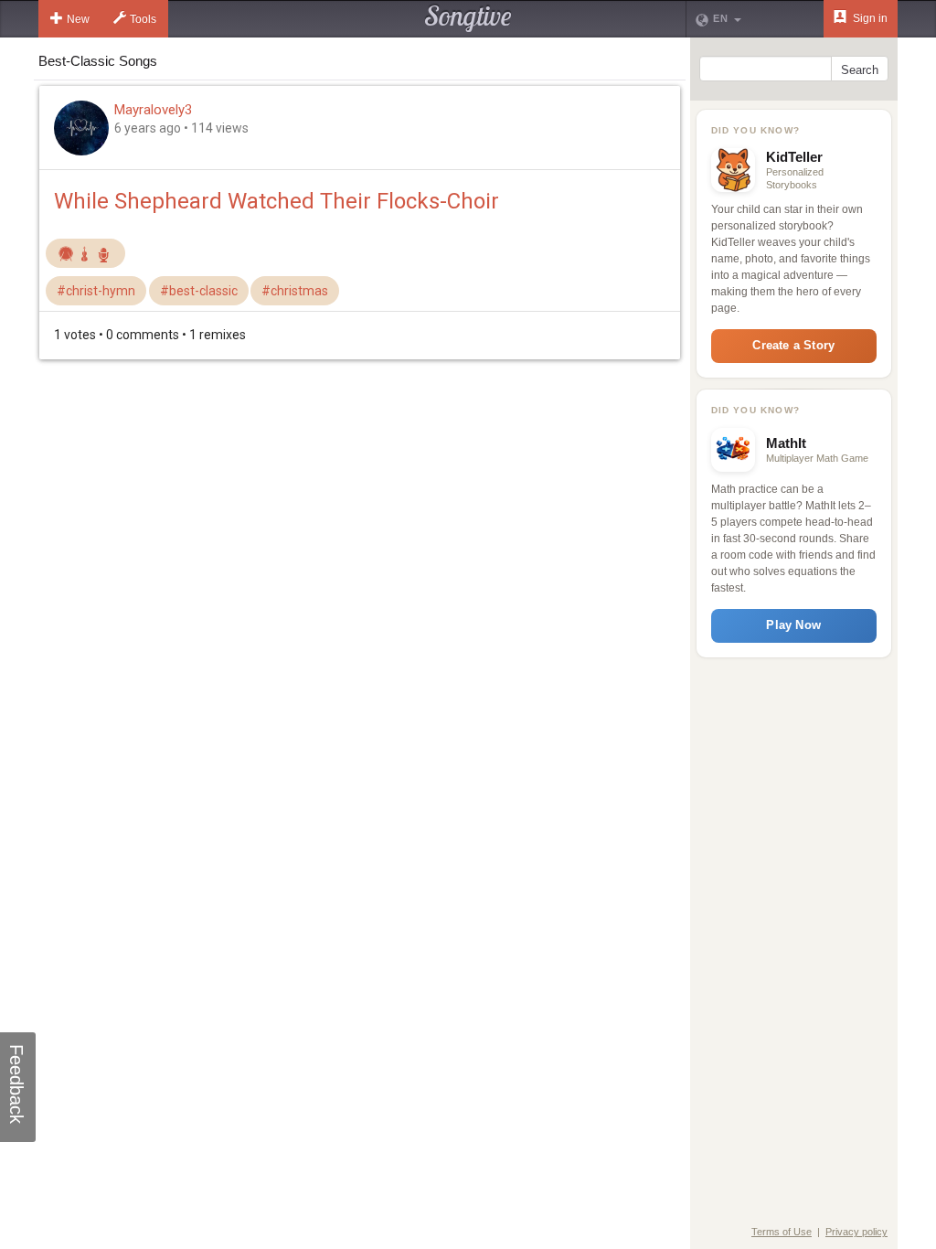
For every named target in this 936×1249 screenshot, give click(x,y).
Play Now (793, 625)
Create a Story (793, 345)
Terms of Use (781, 1231)
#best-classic (199, 290)
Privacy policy (856, 1231)
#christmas (294, 290)
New (78, 19)
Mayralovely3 (153, 109)
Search (859, 70)
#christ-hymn (96, 290)
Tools (143, 19)
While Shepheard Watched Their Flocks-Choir (276, 201)
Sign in (869, 18)
